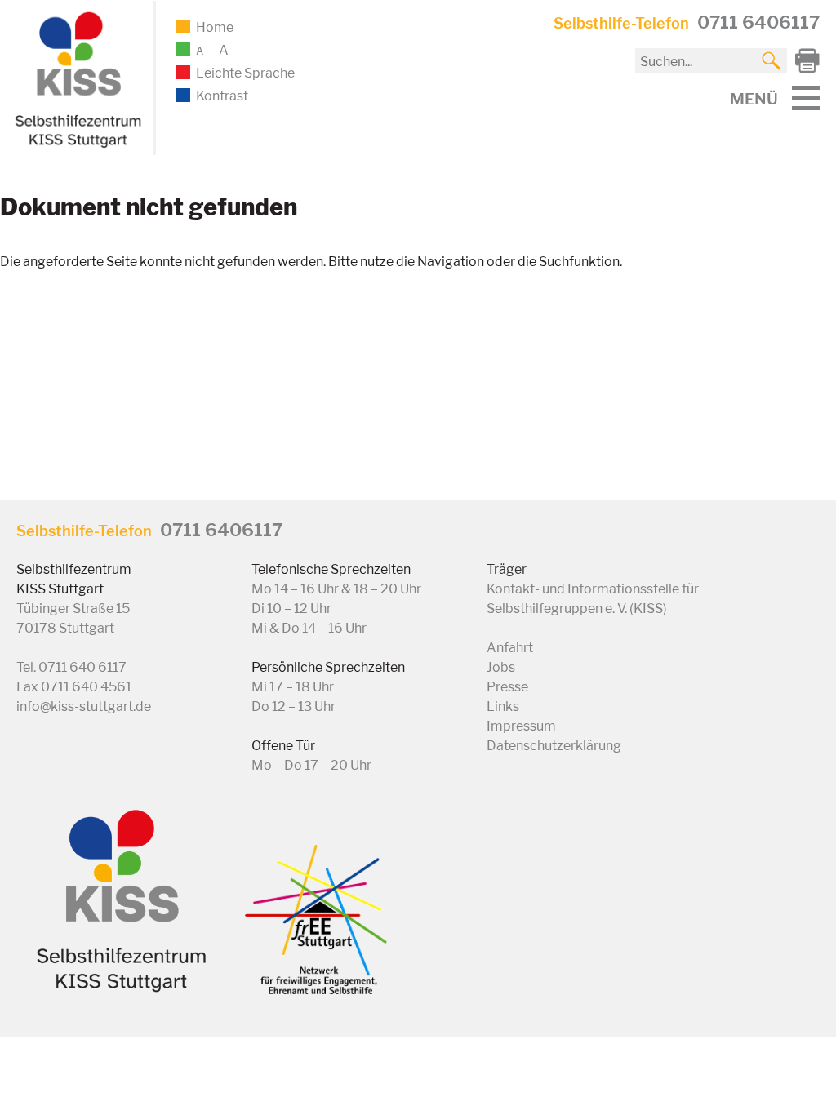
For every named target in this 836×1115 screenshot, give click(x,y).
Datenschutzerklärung (554, 745)
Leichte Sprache (245, 73)
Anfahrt (510, 647)
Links (503, 706)
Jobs (501, 667)
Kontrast (222, 96)
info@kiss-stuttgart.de (83, 706)
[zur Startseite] (76, 145)
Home (214, 27)
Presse (507, 687)
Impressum (521, 726)
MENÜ (754, 99)
